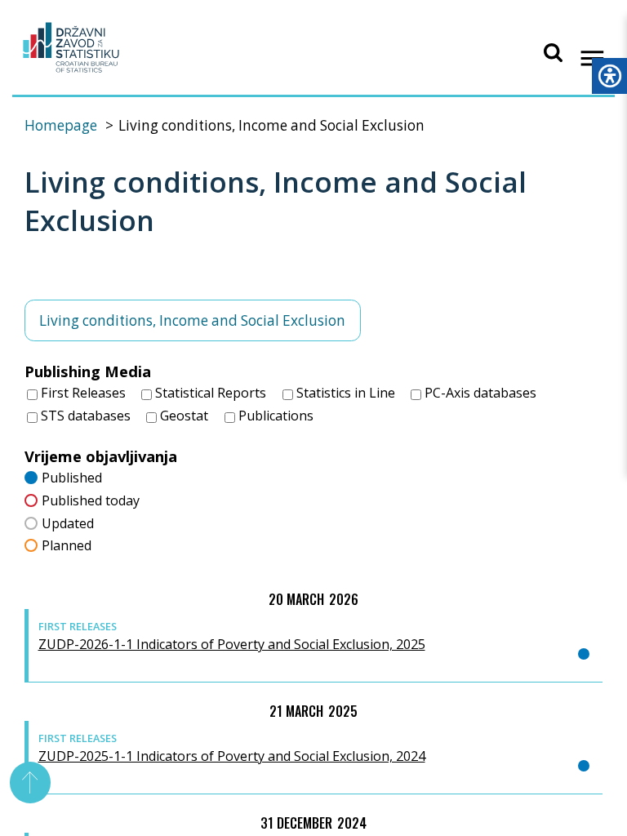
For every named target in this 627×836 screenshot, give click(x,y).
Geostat (182, 416)
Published (72, 478)
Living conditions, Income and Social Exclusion (192, 320)
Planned (66, 545)
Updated (68, 523)
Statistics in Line (344, 393)
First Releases (82, 393)
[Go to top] (30, 782)
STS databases (84, 416)
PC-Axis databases (478, 393)
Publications (274, 416)
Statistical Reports (209, 393)
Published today (91, 500)
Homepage (60, 125)
